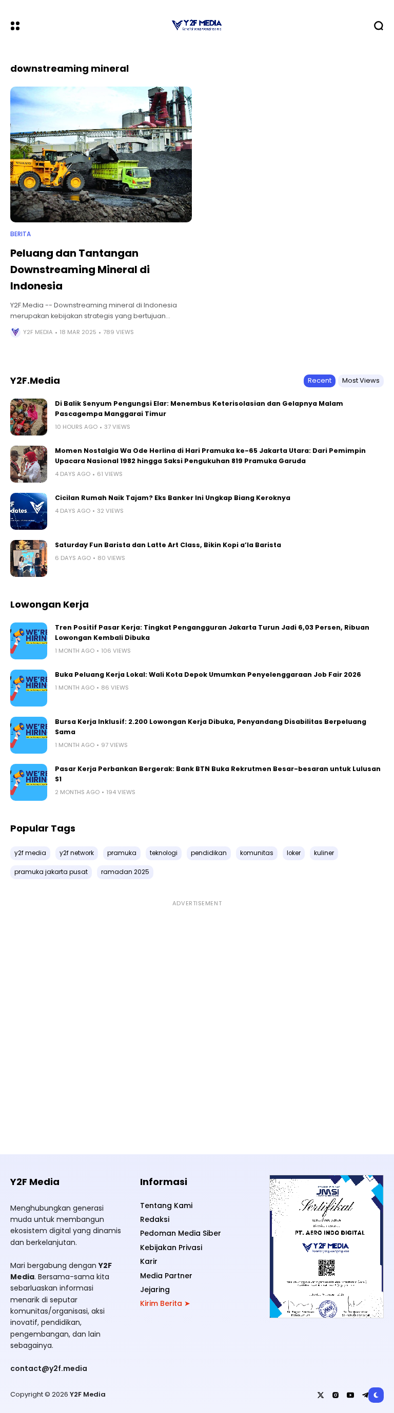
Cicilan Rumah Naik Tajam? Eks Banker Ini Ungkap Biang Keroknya (172, 497)
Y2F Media (38, 332)
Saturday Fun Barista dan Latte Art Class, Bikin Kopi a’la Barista (168, 545)
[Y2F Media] (197, 25)
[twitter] (320, 1395)
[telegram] (365, 1395)
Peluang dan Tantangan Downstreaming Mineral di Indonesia (80, 269)
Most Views (361, 380)
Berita (20, 234)
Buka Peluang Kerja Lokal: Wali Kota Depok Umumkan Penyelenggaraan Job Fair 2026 (208, 674)
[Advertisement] (197, 1021)
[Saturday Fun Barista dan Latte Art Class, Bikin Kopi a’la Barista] (28, 558)
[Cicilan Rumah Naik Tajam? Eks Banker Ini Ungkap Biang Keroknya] (28, 511)
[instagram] (335, 1395)
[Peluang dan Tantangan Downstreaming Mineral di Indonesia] (101, 155)
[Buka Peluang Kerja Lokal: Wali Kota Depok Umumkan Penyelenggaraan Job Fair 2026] (28, 688)
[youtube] (350, 1395)
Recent (319, 380)
